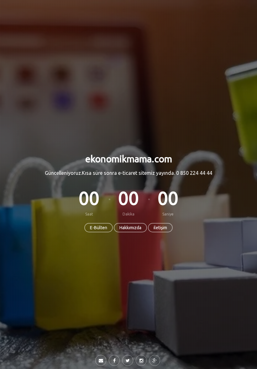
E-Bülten (98, 227)
